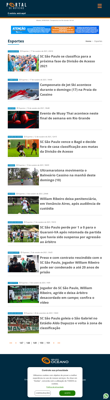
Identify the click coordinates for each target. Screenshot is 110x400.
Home (88, 41)
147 (21, 342)
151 (48, 342)
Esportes (98, 41)
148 (28, 342)
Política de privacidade (55, 387)
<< (10, 342)
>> (59, 342)
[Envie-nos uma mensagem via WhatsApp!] (106, 396)
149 (35, 342)
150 (41, 342)
